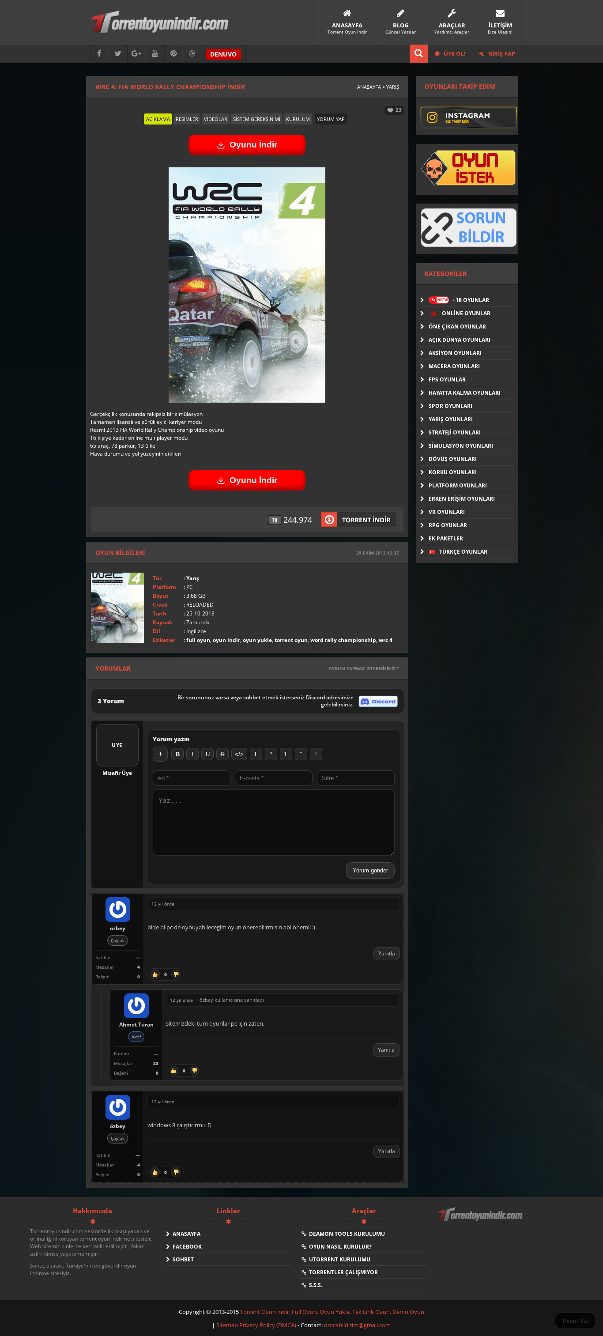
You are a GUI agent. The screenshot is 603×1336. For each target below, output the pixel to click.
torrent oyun (291, 640)
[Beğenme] (176, 974)
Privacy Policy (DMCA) (267, 1325)
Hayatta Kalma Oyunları (465, 392)
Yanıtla (386, 953)
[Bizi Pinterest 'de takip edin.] (173, 54)
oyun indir (226, 640)
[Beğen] (155, 974)
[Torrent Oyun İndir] (481, 1220)
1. (286, 754)
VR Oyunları (447, 512)
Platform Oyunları (458, 485)
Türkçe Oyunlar (462, 551)
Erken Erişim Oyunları (462, 498)
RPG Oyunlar (448, 525)
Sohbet (182, 1259)
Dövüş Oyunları (453, 459)
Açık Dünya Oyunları (459, 339)
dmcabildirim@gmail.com (357, 1325)
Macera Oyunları (454, 366)
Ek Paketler (446, 538)
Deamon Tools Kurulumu (345, 1234)
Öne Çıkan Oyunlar (457, 326)
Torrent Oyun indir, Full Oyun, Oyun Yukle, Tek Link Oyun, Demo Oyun (332, 1312)
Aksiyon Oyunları (455, 353)
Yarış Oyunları (451, 419)
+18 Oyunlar (459, 300)
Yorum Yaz (575, 1320)
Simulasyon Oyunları (461, 445)
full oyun (198, 640)
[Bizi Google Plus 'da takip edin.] (136, 54)
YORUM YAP (331, 119)
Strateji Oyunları (455, 432)
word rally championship (343, 640)
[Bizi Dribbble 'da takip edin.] (192, 54)
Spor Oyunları (450, 406)
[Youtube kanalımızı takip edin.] (155, 54)
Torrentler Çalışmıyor (342, 1272)
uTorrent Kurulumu (338, 1259)
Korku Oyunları (453, 472)
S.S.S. (314, 1285)
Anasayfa (185, 1234)
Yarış (192, 578)
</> (239, 754)
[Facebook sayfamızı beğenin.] (99, 54)
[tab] (158, 119)
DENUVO (223, 54)
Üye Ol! (453, 53)
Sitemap (227, 1325)
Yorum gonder (370, 870)
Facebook (186, 1246)
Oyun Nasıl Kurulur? (339, 1246)
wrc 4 (385, 640)
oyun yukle (257, 640)
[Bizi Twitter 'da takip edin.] (118, 54)
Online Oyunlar (465, 313)
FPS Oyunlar (447, 379)
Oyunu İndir (253, 144)
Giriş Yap (501, 53)
